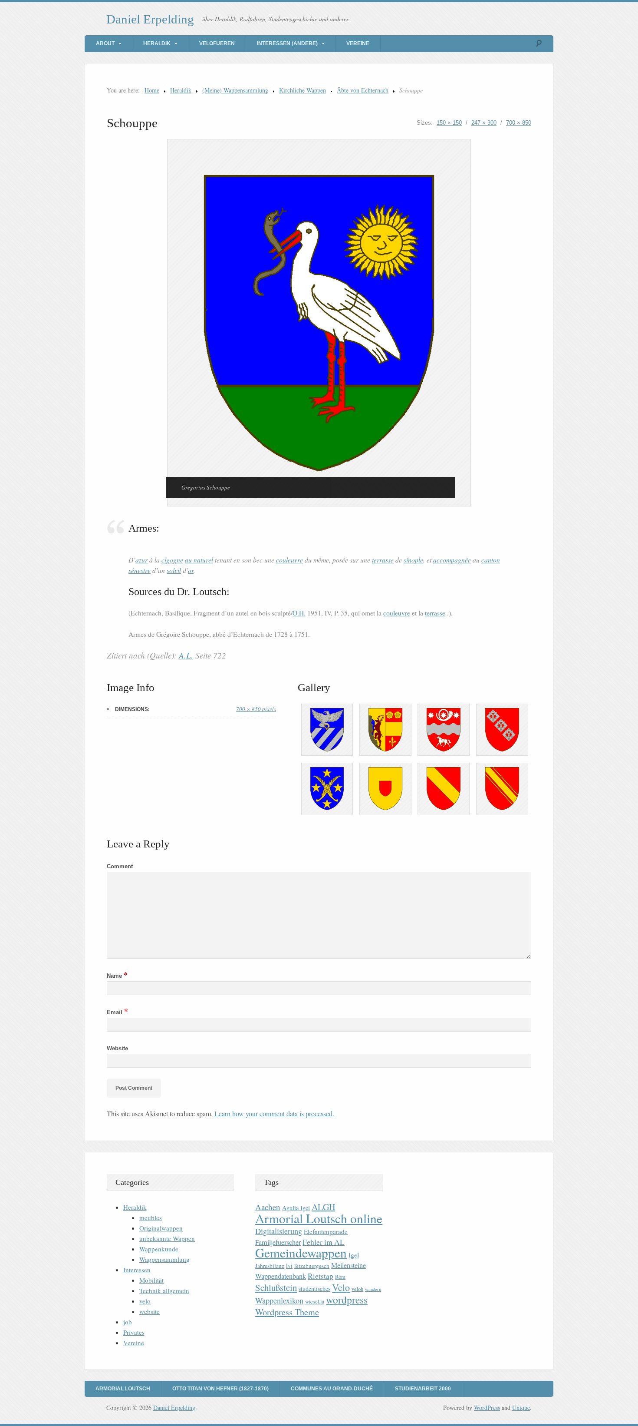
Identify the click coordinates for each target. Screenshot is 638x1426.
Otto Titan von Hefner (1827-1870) (220, 1389)
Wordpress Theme (287, 1312)
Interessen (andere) (287, 43)
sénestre (139, 570)
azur (141, 559)
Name (117, 976)
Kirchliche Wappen (302, 90)
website (149, 1311)
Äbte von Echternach (362, 90)
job (127, 1321)
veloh (357, 1289)
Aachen (267, 1206)
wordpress (347, 1300)
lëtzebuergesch (311, 1266)
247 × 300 (484, 122)
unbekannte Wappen (167, 1238)
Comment (120, 866)
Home (152, 90)
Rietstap (320, 1276)
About (105, 43)
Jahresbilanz (269, 1266)
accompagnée (452, 559)
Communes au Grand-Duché (332, 1389)
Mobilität (151, 1280)
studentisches (314, 1288)
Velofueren (217, 43)
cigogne (172, 559)
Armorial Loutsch (122, 1389)
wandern (373, 1289)
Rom (340, 1276)
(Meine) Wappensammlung (235, 90)
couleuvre (289, 559)
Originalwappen (161, 1228)
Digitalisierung (278, 1231)
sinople (413, 559)
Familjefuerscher (278, 1242)
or (191, 570)
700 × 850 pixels (256, 709)
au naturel (199, 559)
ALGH (323, 1207)
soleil (174, 570)
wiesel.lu (314, 1301)
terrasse (383, 559)
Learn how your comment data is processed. (274, 1113)
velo (145, 1301)
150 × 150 (449, 122)
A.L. (186, 655)
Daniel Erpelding (150, 19)
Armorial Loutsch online (318, 1218)
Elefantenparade (326, 1231)
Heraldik (157, 43)
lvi (289, 1265)
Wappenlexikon (279, 1300)
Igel (354, 1254)
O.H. (299, 613)
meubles (150, 1217)
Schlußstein (276, 1287)
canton (490, 559)
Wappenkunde (158, 1248)
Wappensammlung (164, 1259)
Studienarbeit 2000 (423, 1389)
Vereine (357, 43)
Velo (341, 1287)
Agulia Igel (296, 1208)
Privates (134, 1332)
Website (117, 1048)
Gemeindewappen (301, 1252)
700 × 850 (518, 122)
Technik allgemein (164, 1290)
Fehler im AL (324, 1242)
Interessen (137, 1269)
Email (117, 1012)
